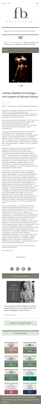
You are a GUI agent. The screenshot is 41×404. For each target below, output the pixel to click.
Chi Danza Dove (15, 43)
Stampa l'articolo (20, 257)
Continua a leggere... (11, 315)
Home (6, 43)
